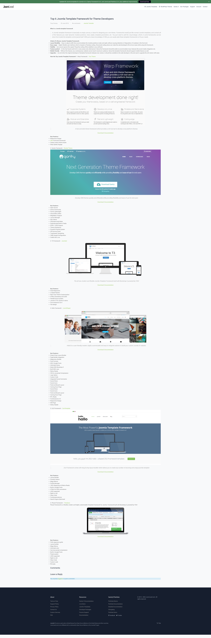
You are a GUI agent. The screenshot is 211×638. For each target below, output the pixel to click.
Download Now (144, 2)
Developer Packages (85, 609)
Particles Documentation (115, 604)
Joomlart (64, 241)
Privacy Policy (54, 606)
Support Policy (54, 604)
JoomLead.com (150, 597)
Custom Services (55, 612)
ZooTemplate (66, 408)
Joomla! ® (53, 623)
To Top (159, 623)
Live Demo (82, 604)
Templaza (67, 503)
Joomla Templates (84, 606)
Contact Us (53, 609)
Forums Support (84, 612)
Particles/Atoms (113, 601)
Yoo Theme (92, 56)
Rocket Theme (68, 148)
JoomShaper (66, 308)
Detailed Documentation (115, 606)
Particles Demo (112, 612)
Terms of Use (54, 601)
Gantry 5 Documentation (86, 601)
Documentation (109, 133)
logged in (60, 578)
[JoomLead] (16, 6)
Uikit (51, 140)
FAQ (51, 615)
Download (101, 133)
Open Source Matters (82, 623)
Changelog (111, 609)
